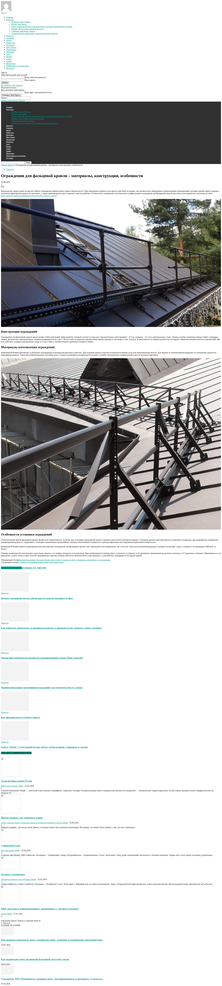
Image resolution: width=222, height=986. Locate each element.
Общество (10, 43)
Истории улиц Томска (21, 22)
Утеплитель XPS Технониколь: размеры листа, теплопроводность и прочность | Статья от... (52, 979)
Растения (10, 68)
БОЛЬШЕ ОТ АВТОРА (34, 568)
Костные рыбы (7, 850)
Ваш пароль (30, 80)
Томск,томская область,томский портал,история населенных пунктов (41, 26)
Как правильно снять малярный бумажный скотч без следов (35, 959)
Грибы (9, 61)
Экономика (11, 50)
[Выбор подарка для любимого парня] (10, 813)
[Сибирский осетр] (10, 841)
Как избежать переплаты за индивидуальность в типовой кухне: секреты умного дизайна (51, 628)
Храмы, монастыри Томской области (27, 29)
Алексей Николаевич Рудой (16, 781)
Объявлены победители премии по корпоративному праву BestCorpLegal (42, 657)
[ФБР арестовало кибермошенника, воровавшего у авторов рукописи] (10, 904)
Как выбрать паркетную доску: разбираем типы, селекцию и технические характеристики (52, 940)
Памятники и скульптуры (17, 66)
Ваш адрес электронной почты (38, 92)
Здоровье (10, 38)
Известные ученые (9, 786)
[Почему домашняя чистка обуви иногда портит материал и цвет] (15, 591)
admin (20, 786)
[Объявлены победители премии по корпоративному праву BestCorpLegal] (15, 650)
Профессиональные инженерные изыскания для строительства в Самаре (41, 687)
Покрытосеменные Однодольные (15, 879)
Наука (8, 40)
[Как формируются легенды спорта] (15, 710)
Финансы (10, 52)
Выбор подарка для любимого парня (22, 817)
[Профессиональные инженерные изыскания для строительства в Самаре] (15, 680)
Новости (10, 36)
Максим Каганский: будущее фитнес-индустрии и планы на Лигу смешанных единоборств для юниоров (64, 560)
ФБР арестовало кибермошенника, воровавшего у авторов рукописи (39, 908)
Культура (10, 20)
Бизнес (9, 57)
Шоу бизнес (11, 47)
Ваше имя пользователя (35, 77)
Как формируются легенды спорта (20, 717)
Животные (11, 64)
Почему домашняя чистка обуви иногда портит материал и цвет (37, 598)
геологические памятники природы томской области (34, 33)
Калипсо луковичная (13, 874)
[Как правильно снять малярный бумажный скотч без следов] (7, 954)
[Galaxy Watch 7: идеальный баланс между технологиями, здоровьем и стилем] (15, 740)
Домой (4, 165)
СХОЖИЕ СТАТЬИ (11, 568)
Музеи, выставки (18, 24)
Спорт (9, 59)
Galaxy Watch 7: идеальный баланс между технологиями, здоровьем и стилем (44, 747)
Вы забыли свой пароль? (12, 85)
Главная (9, 17)
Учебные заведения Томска (23, 31)
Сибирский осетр (10, 845)
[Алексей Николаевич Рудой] (10, 776)
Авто (8, 54)
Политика (10, 45)
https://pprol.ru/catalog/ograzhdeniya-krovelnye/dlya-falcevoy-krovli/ (29, 196)
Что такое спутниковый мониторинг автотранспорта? (40, 562)
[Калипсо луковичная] (10, 869)
